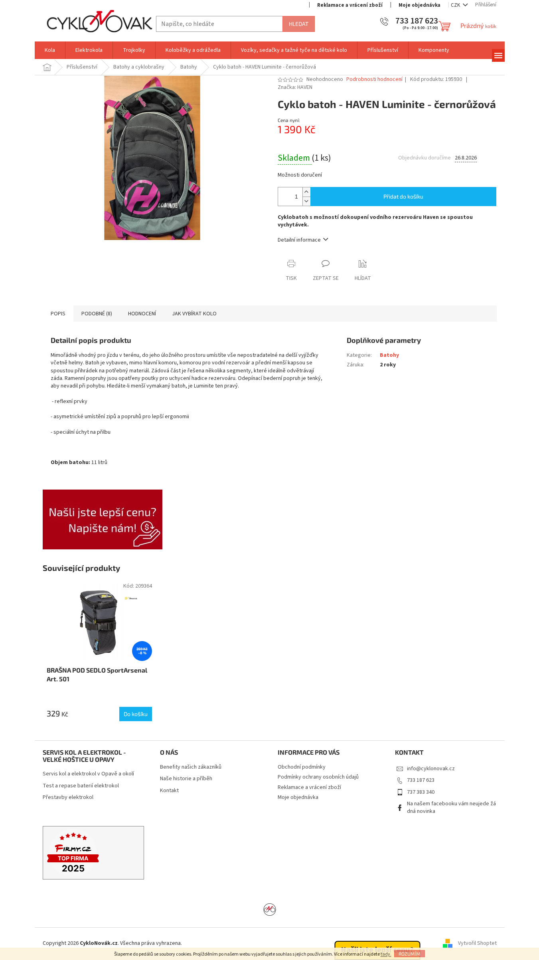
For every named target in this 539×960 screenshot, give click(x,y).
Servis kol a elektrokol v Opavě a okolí (88, 774)
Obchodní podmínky (302, 767)
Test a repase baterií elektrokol (81, 786)
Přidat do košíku (403, 196)
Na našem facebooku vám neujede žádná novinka (451, 807)
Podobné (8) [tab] (96, 314)
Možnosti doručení (300, 175)
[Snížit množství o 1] (306, 201)
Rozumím (410, 953)
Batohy (389, 355)
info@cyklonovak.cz (431, 769)
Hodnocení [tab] (142, 314)
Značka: (295, 87)
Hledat (298, 23)
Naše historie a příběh (186, 779)
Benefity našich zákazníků (190, 767)
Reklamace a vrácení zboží (350, 5)
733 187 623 (420, 780)
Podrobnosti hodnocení (374, 79)
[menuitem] (50, 50)
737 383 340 (420, 792)
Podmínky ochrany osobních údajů (318, 777)
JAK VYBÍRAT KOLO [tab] (194, 314)
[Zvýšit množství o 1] (306, 192)
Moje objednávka (419, 5)
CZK (456, 5)
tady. (386, 954)
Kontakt (169, 791)
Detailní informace (299, 240)
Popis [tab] (58, 314)
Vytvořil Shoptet (477, 944)
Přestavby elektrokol (68, 797)
